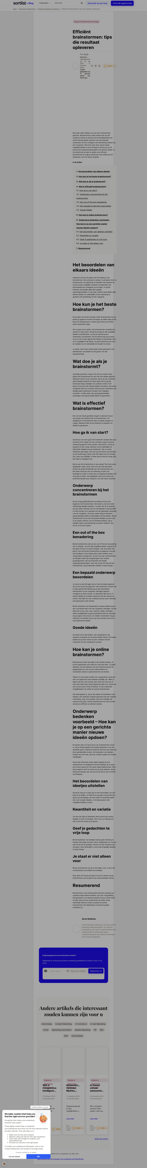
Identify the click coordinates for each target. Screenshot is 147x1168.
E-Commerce (81, 1024)
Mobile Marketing (82, 1030)
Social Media (77, 1036)
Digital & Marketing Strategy (48, 9)
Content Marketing (63, 1024)
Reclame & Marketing (27, 9)
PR (95, 1030)
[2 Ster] (51, 88)
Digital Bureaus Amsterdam (54, 28)
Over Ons (58, 3)
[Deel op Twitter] (95, 65)
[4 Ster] (56, 88)
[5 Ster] (59, 88)
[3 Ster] (54, 88)
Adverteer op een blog (97, 3)
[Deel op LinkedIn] (99, 65)
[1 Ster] (49, 88)
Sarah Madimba (89, 919)
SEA (101, 1030)
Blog (15, 9)
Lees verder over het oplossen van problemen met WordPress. (60, 1159)
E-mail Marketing (97, 1024)
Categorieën (44, 3)
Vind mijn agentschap (122, 3)
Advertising (47, 1024)
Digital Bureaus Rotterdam (53, 32)
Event (45, 1030)
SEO (66, 1036)
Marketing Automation (61, 1030)
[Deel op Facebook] (92, 65)
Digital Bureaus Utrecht (52, 36)
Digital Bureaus (48, 24)
